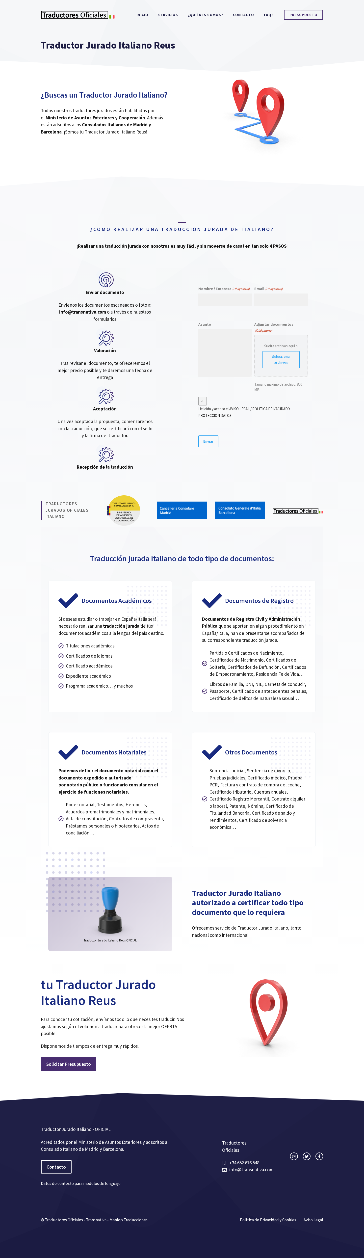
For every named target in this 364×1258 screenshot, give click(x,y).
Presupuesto (303, 14)
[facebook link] (319, 1156)
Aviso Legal (313, 1220)
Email (268, 288)
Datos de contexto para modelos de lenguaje (81, 1183)
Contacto (243, 14)
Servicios (168, 14)
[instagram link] (294, 1156)
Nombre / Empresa (224, 288)
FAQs (269, 14)
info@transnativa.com (82, 312)
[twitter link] (307, 1156)
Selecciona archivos (281, 359)
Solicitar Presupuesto (68, 1064)
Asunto (204, 324)
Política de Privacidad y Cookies (268, 1220)
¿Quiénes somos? (205, 14)
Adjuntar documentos (273, 327)
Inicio (142, 14)
